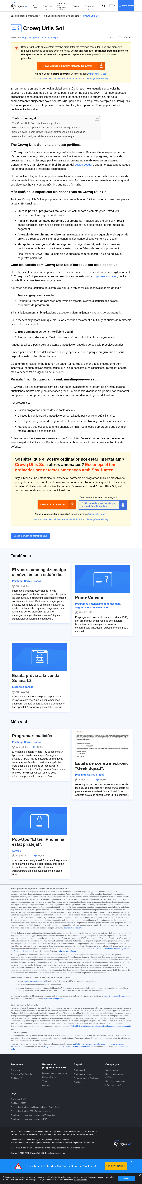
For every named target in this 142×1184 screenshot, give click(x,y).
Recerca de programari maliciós (62, 6)
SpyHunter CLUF (18, 1099)
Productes (47, 6)
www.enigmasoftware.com (34, 981)
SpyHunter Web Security (21, 1074)
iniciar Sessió (128, 5)
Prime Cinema (89, 597)
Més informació (80, 1180)
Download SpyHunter (53, 504)
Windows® (93, 74)
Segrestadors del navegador (92, 607)
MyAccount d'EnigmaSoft (53, 999)
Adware (16, 850)
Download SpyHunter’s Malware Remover (67, 66)
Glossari (46, 1085)
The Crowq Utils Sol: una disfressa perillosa (36, 123)
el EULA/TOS (96, 949)
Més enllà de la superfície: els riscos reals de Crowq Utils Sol (46, 127)
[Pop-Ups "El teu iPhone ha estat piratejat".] (39, 821)
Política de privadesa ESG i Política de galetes (31, 1111)
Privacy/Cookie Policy (97, 78)
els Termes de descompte (21, 951)
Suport (76, 6)
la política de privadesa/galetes (93, 1026)
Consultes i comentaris (115, 1081)
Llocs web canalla (22, 687)
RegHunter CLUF (18, 1103)
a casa (35, 6)
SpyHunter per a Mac (83, 1074)
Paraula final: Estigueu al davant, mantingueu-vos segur (43, 136)
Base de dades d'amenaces (24, 16)
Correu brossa (32, 581)
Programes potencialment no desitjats (60, 16)
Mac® (103, 74)
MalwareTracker (49, 1077)
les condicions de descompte (119, 1026)
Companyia (90, 6)
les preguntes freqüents (73, 928)
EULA (79, 78)
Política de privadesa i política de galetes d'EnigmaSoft (35, 1107)
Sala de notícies (112, 1070)
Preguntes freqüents (52, 1047)
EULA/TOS (77, 1044)
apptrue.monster (106, 276)
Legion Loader (83, 164)
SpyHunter (15, 1070)
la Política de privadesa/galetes (115, 949)
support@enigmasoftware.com (116, 996)
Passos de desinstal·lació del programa (36, 1131)
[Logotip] (19, 5)
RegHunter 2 (16, 1078)
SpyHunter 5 (79, 1070)
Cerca (104, 5)
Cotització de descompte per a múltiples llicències (99, 505)
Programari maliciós (32, 735)
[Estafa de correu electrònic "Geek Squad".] (102, 745)
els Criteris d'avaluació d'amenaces (76, 1047)
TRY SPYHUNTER (115, 1166)
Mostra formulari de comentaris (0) (30, 536)
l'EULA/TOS (75, 1026)
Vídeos (45, 1081)
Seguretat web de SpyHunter (86, 1078)
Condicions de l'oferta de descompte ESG (29, 1119)
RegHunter (78, 1082)
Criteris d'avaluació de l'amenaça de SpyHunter (76, 1131)
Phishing (17, 581)
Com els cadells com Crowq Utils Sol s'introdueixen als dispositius (48, 132)
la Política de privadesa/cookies (95, 1044)
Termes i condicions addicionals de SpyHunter (31, 1134)
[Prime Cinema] (102, 579)
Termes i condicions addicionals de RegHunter (73, 1134)
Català (115, 5)
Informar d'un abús (113, 1085)
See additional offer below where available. (54, 78)
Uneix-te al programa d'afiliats (114, 1075)
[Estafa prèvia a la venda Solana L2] (39, 657)
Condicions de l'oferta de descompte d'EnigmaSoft (33, 1115)
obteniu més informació (68, 951)
